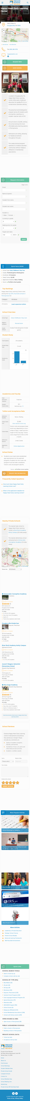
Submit (24, 239)
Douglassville (11, 26)
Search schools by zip (9, 974)
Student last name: (7, 206)
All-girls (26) (7, 985)
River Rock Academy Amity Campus (17, 531)
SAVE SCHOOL (17, 68)
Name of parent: (7, 194)
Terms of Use (10, 1099)
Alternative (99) (8, 1003)
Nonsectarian (19, 323)
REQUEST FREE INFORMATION (17, 473)
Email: (4, 187)
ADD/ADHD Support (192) (10, 1005)
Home (2, 1058)
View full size (5, 44)
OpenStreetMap (25, 41)
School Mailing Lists (6, 1082)
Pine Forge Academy (10, 685)
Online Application (19, 446)
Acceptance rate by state (10, 1040)
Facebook (16, 1093)
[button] (15, 33)
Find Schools (4, 1063)
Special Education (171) (10, 1000)
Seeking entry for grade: (9, 225)
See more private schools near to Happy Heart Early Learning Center (15, 716)
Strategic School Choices (11, 933)
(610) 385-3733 (13, 49)
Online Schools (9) (8, 1008)
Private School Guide (6, 1071)
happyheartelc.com (12, 54)
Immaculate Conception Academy (17, 541)
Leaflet (19, 41)
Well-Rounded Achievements (12, 941)
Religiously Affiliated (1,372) (11, 1010)
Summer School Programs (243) (12, 995)
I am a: (3, 758)
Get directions (13, 44)
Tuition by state (8, 1037)
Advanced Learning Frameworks (13, 938)
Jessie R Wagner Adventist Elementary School (11, 665)
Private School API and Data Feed (10, 1087)
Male (5, 215)
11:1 (22, 406)
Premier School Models (11, 936)
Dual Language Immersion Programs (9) (14, 998)
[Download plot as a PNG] (26, 350)
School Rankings (5, 1066)
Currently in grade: (7, 218)
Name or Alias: (18, 758)
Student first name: (8, 200)
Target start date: (7, 232)
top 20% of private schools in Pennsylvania (13, 295)
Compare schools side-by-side (12, 976)
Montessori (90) (8, 990)
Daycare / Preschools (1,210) (11, 993)
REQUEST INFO (17, 62)
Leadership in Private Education (13, 931)
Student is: (5, 213)
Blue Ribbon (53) (8, 983)
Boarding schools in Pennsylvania (12, 1031)
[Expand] (4, 555)
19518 (18, 26)
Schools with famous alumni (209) (13, 1015)
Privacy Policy (19, 1099)
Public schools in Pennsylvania (12, 1028)
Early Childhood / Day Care (17, 270)
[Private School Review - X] (13, 1093)
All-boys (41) (7, 988)
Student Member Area (7, 1068)
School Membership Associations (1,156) (14, 1013)
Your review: (4, 765)
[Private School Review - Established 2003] (15, 2)
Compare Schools (5, 1074)
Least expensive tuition (19, 304)
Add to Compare (8, 602)
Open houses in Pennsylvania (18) (12, 1022)
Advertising (4, 1084)
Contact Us (4, 1076)
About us (3, 1061)
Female (11, 215)
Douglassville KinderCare (10, 623)
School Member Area (6, 1079)
